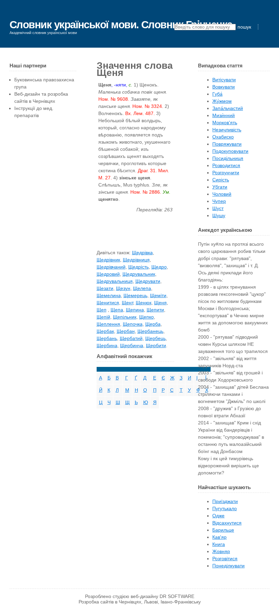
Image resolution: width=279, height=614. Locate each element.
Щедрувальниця (115, 281)
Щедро (159, 267)
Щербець (155, 338)
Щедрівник (108, 259)
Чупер (219, 201)
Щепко (146, 317)
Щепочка (133, 324)
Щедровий (108, 274)
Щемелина (109, 295)
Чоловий (221, 194)
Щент (127, 302)
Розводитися (226, 165)
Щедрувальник (138, 274)
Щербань (107, 338)
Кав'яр (219, 537)
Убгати (219, 187)
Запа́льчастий (227, 108)
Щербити (156, 345)
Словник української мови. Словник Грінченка (121, 25)
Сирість (220, 179)
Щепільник (124, 317)
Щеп (101, 309)
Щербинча (131, 345)
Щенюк (143, 302)
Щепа (117, 309)
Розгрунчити (225, 172)
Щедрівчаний (111, 267)
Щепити (155, 309)
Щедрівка (142, 252)
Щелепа (142, 288)
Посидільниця (227, 158)
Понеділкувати (228, 565)
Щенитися (108, 302)
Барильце (223, 530)
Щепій (103, 317)
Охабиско (223, 137)
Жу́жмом (222, 101)
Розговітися (224, 558)
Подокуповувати (230, 151)
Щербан (126, 331)
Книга (218, 544)
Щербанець (150, 331)
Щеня (160, 302)
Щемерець (135, 295)
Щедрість (138, 267)
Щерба (153, 324)
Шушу (218, 215)
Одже (218, 515)
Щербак (105, 331)
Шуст (218, 208)
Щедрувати (147, 281)
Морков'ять (224, 122)
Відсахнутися (227, 523)
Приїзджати (225, 501)
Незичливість (226, 129)
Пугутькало (224, 508)
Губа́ (217, 94)
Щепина (135, 309)
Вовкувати (223, 87)
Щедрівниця (136, 259)
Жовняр (221, 551)
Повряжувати (227, 144)
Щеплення (108, 324)
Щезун (123, 288)
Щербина (107, 345)
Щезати (105, 288)
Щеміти (158, 295)
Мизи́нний (223, 115)
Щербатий (131, 338)
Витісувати (224, 79)
